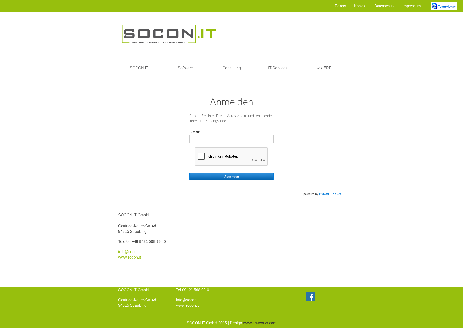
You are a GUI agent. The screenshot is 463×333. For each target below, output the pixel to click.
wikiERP (324, 68)
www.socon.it (129, 257)
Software (185, 68)
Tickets (340, 6)
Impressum (412, 6)
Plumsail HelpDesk (330, 194)
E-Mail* (195, 131)
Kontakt (360, 6)
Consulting (231, 68)
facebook (310, 296)
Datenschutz (384, 6)
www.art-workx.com (259, 323)
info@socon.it (130, 252)
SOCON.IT (139, 68)
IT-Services (277, 68)
